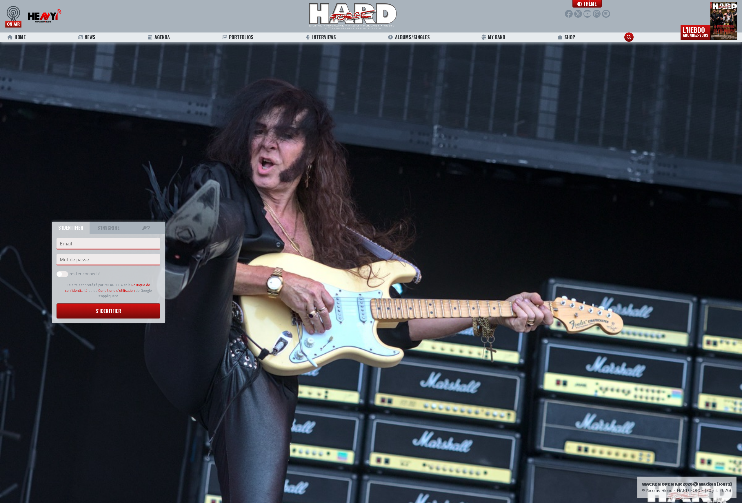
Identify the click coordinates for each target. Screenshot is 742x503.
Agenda (162, 37)
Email (66, 243)
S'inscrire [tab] (108, 227)
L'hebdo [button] (695, 31)
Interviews (324, 37)
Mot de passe (74, 259)
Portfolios (241, 37)
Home (20, 37)
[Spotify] (606, 14)
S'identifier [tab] (70, 227)
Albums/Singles (412, 37)
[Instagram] (597, 14)
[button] (587, 4)
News (90, 37)
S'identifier (108, 310)
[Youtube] (587, 14)
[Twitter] (578, 14)
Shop (569, 37)
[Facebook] (569, 14)
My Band (496, 37)
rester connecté (85, 273)
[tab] (146, 228)
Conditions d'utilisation (116, 290)
